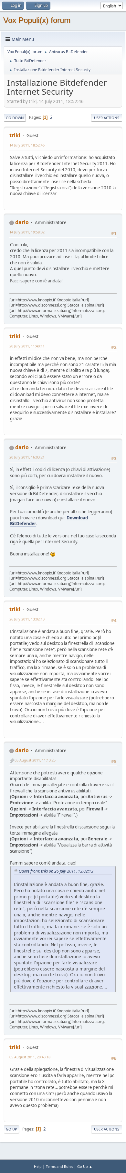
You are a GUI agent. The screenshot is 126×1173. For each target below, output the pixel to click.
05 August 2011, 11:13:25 (35, 760)
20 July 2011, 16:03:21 (27, 457)
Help (38, 1166)
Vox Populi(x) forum (36, 20)
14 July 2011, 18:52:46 (27, 145)
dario (22, 222)
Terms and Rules (59, 1166)
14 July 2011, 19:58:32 (27, 232)
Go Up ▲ (84, 1166)
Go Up (11, 1129)
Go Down (15, 117)
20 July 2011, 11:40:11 (27, 346)
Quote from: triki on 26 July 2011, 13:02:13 (56, 871)
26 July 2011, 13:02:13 (27, 619)
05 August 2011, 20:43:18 (29, 1057)
